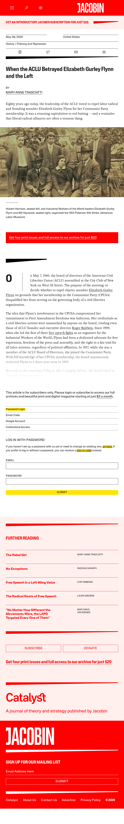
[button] (12, 8)
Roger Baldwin (82, 328)
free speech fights (61, 333)
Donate (90, 648)
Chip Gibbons (85, 582)
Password (14, 476)
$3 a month (105, 396)
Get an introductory (22, 22)
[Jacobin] (90, 8)
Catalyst (12, 800)
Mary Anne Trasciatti (24, 92)
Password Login (15, 409)
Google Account (15, 421)
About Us (29, 800)
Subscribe (34, 648)
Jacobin (44, 22)
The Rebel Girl (16, 555)
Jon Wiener (83, 612)
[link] (41, 8)
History (10, 44)
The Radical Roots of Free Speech (31, 596)
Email (10, 460)
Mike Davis (83, 609)
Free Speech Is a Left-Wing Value (30, 582)
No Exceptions (17, 569)
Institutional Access (18, 427)
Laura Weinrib (85, 596)
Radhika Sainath (87, 568)
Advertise (69, 800)
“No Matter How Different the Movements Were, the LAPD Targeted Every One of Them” (28, 614)
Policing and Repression (31, 44)
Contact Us (49, 800)
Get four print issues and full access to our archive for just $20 (53, 237)
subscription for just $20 (69, 22)
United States (71, 37)
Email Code (13, 415)
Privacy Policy (91, 800)
